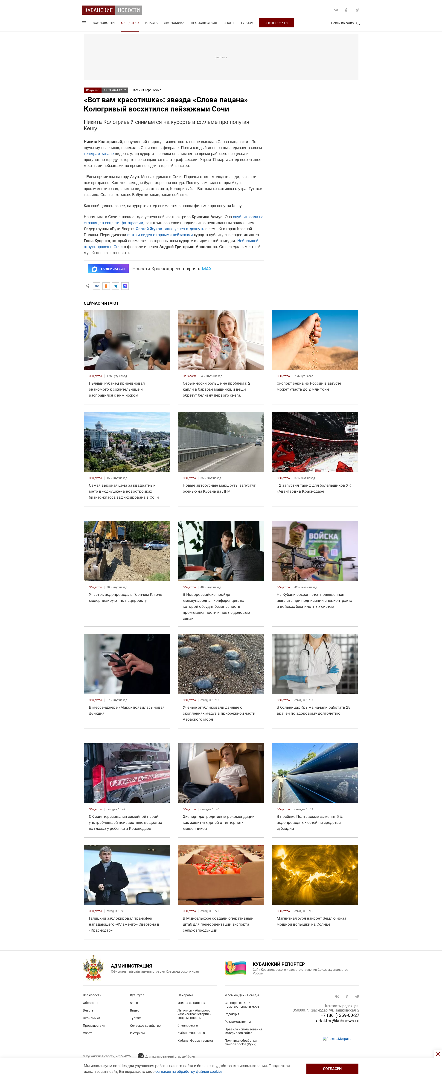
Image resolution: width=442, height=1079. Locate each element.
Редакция (232, 1014)
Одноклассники (346, 10)
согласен (332, 1069)
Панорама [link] (190, 376)
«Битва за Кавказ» (191, 1003)
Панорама (185, 995)
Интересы (137, 1033)
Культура (137, 995)
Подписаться (113, 269)
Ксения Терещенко (147, 90)
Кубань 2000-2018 (191, 1033)
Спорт (229, 23)
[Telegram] (115, 286)
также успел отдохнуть (183, 229)
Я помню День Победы (242, 995)
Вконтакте (336, 10)
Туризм (247, 23)
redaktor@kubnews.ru (336, 1020)
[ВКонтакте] (96, 286)
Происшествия (204, 23)
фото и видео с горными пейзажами (160, 235)
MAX (207, 269)
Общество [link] (95, 376)
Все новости (104, 23)
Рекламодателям (238, 1021)
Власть (151, 23)
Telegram (356, 10)
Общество (130, 23)
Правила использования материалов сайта (243, 1031)
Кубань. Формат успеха (195, 1040)
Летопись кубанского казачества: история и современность (194, 1014)
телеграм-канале (99, 154)
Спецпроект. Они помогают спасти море (242, 1004)
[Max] (125, 286)
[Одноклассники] (106, 286)
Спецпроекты (276, 23)
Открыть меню (84, 23)
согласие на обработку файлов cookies (188, 1071)
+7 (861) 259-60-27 (340, 1015)
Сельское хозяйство (145, 1025)
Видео (134, 1010)
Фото (134, 1003)
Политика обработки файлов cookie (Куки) (241, 1042)
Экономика (174, 23)
